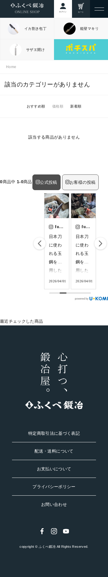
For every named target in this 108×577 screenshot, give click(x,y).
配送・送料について (53, 451)
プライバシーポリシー (54, 486)
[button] (100, 243)
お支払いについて (54, 468)
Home (11, 67)
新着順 (75, 106)
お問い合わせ (54, 504)
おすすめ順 (36, 106)
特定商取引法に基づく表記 (54, 433)
